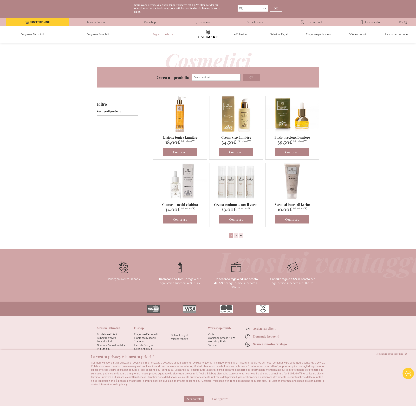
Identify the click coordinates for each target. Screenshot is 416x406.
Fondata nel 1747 (107, 334)
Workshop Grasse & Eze (221, 337)
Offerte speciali (357, 34)
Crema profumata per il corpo (236, 204)
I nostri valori (104, 341)
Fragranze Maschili (98, 34)
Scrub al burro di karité (292, 204)
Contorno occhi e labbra (180, 204)
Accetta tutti (194, 399)
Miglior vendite (179, 338)
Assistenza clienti (264, 329)
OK (276, 8)
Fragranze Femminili (32, 34)
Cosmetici (139, 341)
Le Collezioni (240, 34)
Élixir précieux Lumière (292, 137)
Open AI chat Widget (408, 373)
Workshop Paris (217, 341)
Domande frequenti (266, 336)
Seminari (213, 345)
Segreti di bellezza (163, 34)
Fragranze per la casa (318, 34)
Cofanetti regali (179, 335)
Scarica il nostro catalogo (270, 344)
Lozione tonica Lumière (180, 137)
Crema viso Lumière (236, 137)
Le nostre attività (106, 337)
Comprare (180, 152)
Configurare (220, 399)
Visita (211, 334)
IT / (401, 22)
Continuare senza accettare (389, 353)
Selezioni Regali (279, 34)
